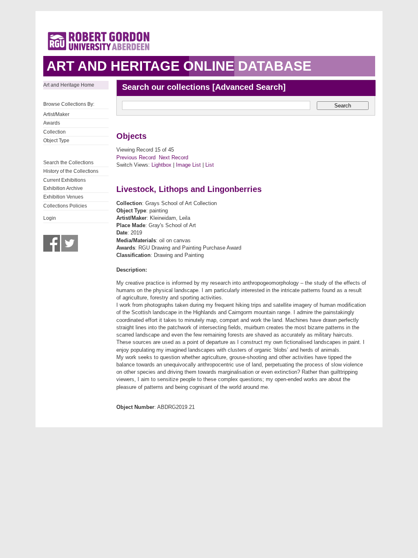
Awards (51, 123)
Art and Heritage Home (68, 85)
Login (49, 218)
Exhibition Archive (63, 188)
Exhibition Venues (63, 197)
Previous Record (136, 157)
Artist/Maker (56, 114)
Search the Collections (68, 162)
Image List (188, 165)
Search (342, 106)
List (209, 165)
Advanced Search (249, 87)
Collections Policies (65, 206)
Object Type (56, 140)
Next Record (173, 157)
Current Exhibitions (64, 180)
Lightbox (161, 165)
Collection (54, 132)
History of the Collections (70, 171)
